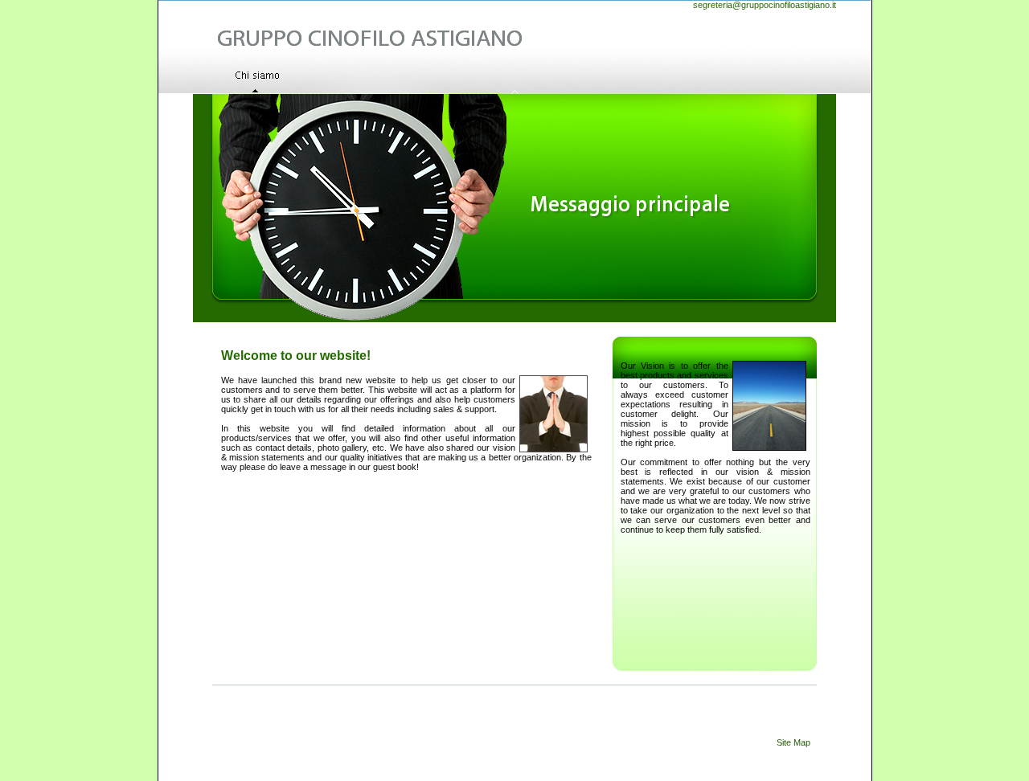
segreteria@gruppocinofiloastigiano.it (764, 5)
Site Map (793, 742)
